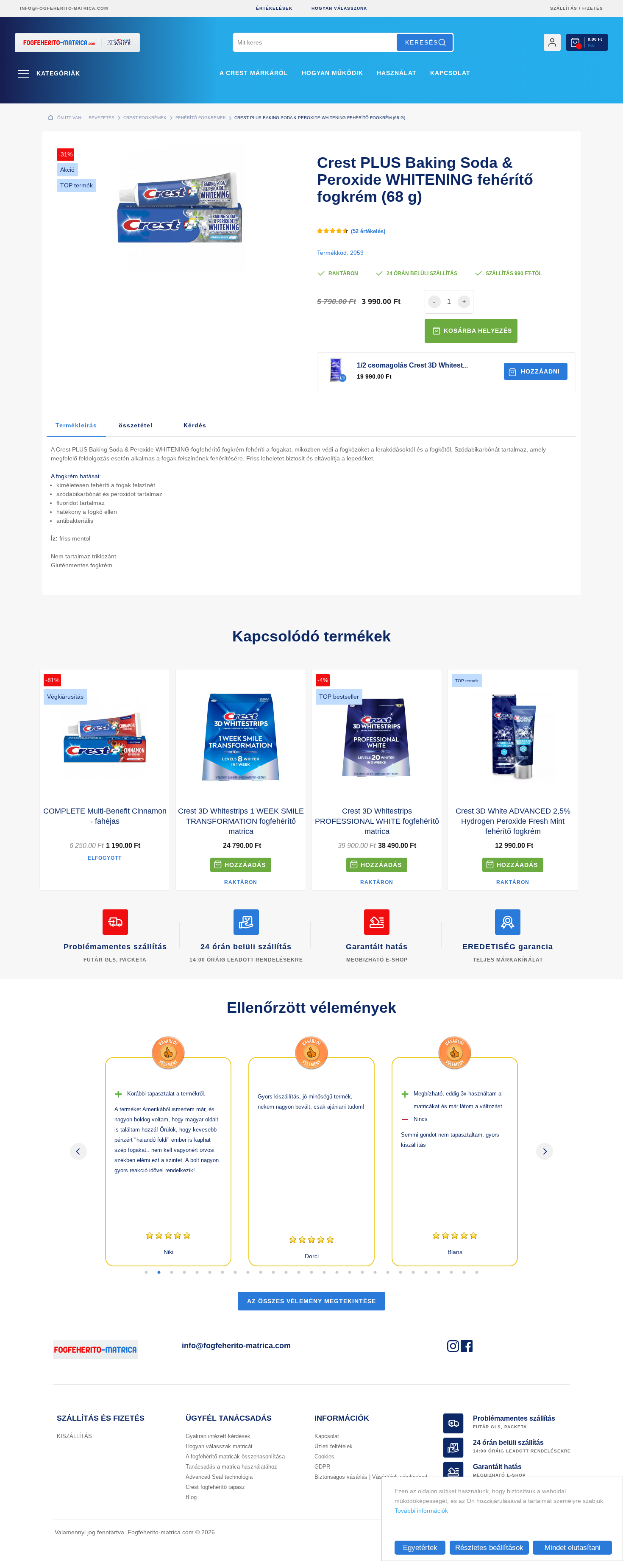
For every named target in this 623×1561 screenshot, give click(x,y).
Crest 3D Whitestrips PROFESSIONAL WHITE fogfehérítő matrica (377, 821)
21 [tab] (400, 1272)
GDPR (322, 1466)
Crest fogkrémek (145, 117)
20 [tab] (388, 1272)
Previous (78, 1151)
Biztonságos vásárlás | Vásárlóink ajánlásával (370, 1477)
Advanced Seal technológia (219, 1477)
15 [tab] (324, 1272)
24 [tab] (438, 1272)
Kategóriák (58, 73)
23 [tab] (426, 1272)
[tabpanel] (168, 1161)
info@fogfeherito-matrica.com (64, 8)
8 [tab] (235, 1272)
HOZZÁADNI (540, 371)
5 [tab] (197, 1272)
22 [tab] (413, 1272)
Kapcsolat (450, 73)
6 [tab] (210, 1272)
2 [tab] (159, 1272)
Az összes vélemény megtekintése (311, 1301)
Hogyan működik (332, 73)
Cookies (324, 1456)
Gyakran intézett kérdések (218, 1436)
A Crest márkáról (254, 73)
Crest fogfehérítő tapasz (215, 1487)
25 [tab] (451, 1272)
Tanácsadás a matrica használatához (231, 1466)
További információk (421, 1510)
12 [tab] (286, 1272)
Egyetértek (420, 1548)
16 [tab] (337, 1272)
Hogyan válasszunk (339, 8)
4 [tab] (184, 1272)
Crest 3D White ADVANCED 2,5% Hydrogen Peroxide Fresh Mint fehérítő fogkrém (513, 821)
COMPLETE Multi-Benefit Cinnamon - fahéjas (105, 816)
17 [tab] (349, 1272)
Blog (191, 1497)
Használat (397, 73)
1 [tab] (146, 1272)
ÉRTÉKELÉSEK (274, 8)
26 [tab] (464, 1272)
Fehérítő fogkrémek (200, 117)
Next (544, 1151)
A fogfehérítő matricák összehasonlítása (235, 1456)
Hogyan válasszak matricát (219, 1446)
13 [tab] (299, 1272)
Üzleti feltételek (333, 1446)
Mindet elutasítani (573, 1548)
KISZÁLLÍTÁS (74, 1436)
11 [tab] (273, 1272)
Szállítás (563, 8)
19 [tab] (375, 1272)
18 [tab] (362, 1272)
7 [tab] (222, 1272)
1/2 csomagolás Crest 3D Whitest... (412, 365)
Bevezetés (101, 117)
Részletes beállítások (489, 1548)
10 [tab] (260, 1272)
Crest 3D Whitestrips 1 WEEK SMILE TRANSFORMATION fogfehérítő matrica (241, 821)
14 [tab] (311, 1272)
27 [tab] (477, 1272)
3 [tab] (171, 1272)
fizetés (592, 8)
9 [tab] (248, 1272)
